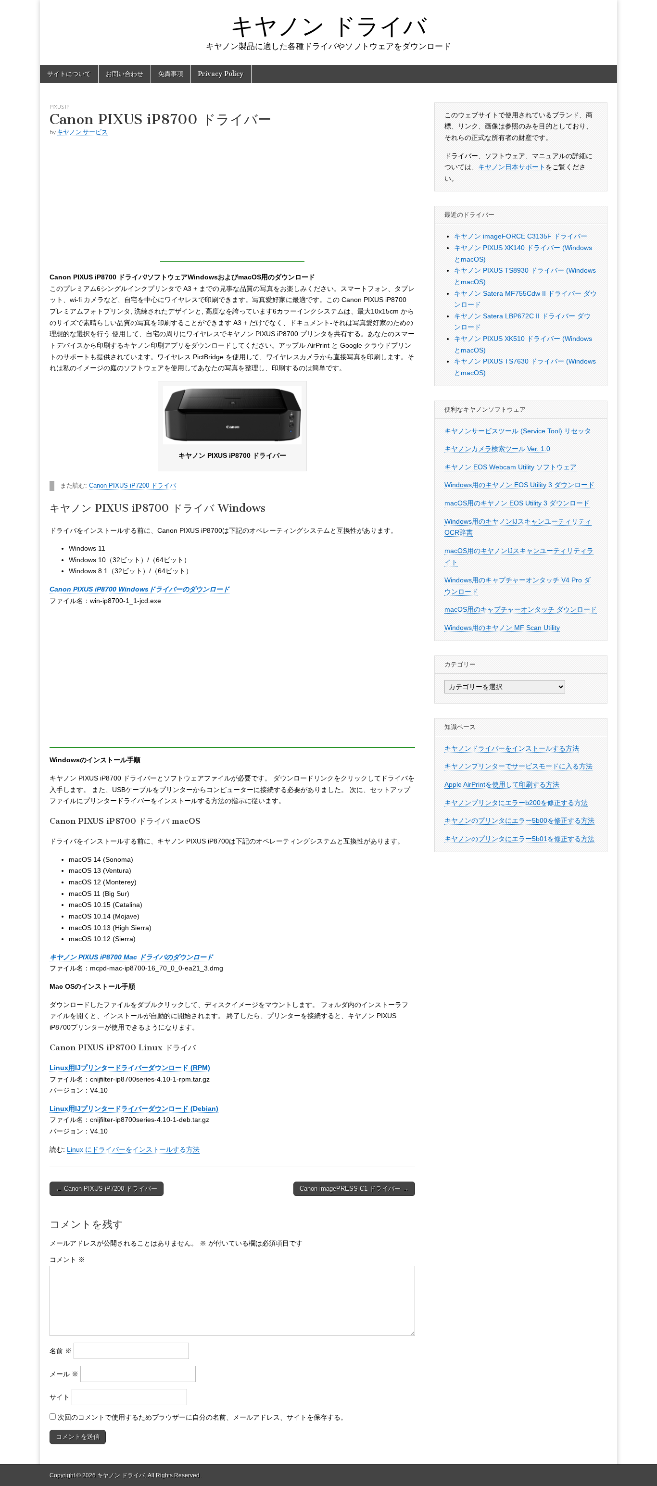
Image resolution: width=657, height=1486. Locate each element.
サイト (60, 1397)
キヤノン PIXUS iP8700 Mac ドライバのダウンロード (131, 957)
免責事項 (170, 74)
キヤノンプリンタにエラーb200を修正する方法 (516, 802)
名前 (61, 1351)
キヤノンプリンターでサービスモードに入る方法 (518, 766)
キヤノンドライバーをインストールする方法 (511, 748)
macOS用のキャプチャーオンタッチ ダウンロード (520, 609)
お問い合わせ (124, 74)
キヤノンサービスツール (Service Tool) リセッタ (517, 431)
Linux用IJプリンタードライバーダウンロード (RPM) (130, 1067)
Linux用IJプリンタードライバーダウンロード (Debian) (134, 1108)
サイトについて (69, 74)
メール (64, 1374)
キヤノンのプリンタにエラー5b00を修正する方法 (519, 820)
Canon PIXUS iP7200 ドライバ (132, 485)
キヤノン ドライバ (328, 25)
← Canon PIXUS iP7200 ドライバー (106, 1188)
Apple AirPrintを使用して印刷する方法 (501, 784)
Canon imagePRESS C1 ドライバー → (354, 1188)
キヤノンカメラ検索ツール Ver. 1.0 (497, 449)
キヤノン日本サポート (511, 167)
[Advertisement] (232, 201)
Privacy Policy (221, 74)
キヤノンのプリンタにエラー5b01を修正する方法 (519, 839)
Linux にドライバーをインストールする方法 (133, 1149)
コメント (67, 1259)
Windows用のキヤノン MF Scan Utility (502, 627)
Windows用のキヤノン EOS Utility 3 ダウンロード (519, 485)
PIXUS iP (59, 106)
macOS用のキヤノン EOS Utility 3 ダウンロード (517, 503)
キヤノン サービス (82, 132)
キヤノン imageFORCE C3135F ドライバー (520, 236)
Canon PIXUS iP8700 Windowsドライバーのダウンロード (139, 589)
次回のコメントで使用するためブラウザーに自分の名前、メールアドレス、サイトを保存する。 (202, 1417)
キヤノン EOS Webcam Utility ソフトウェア (510, 467)
